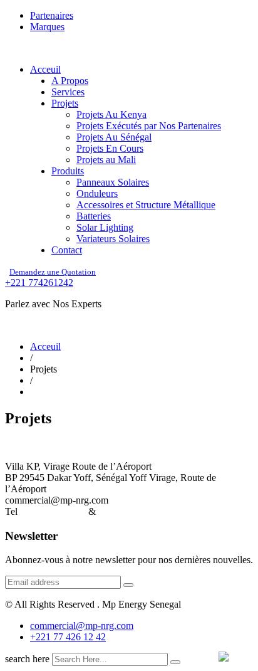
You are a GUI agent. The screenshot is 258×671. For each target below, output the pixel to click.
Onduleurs (97, 193)
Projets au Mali (106, 159)
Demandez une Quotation (52, 272)
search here (27, 658)
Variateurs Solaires (113, 238)
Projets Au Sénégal (114, 137)
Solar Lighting (104, 227)
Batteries (93, 216)
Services (68, 92)
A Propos (69, 80)
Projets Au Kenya (111, 114)
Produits (67, 171)
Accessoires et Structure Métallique (145, 204)
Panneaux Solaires (112, 182)
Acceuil (45, 69)
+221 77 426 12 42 (68, 636)
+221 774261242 (39, 282)
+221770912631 (53, 511)
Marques (47, 26)
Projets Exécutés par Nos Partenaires (148, 125)
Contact (66, 250)
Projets (64, 103)
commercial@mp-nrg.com (81, 625)
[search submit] (175, 662)
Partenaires (51, 15)
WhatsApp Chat (130, 511)
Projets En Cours (109, 148)
